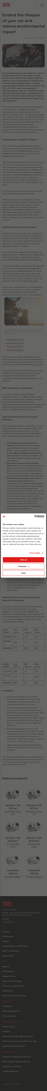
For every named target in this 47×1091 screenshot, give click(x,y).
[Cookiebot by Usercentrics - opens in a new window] (34, 516)
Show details (35, 553)
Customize (22, 566)
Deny (23, 573)
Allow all (23, 560)
